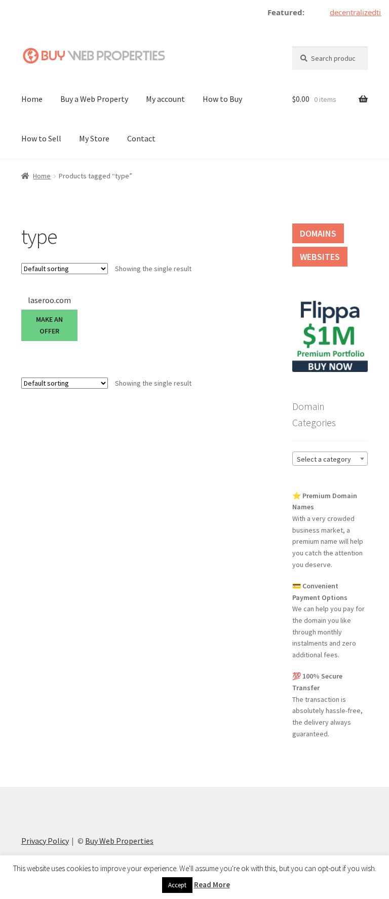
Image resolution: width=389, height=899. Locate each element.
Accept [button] (177, 885)
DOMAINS (318, 233)
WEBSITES (320, 257)
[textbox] (330, 459)
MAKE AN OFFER (49, 325)
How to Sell (41, 138)
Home (32, 99)
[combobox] (330, 459)
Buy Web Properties (119, 841)
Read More (212, 884)
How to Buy (222, 99)
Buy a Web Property (94, 99)
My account (165, 99)
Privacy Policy (45, 841)
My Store (94, 138)
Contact (141, 138)
